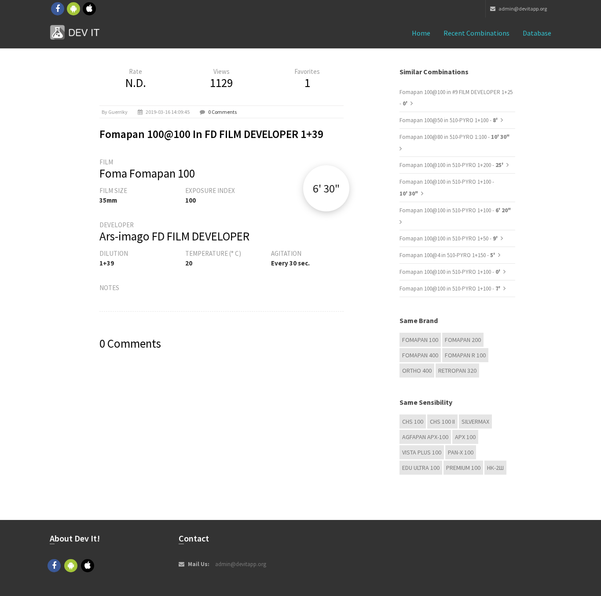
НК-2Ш (495, 468)
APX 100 (465, 437)
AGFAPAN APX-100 (425, 437)
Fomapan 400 (420, 355)
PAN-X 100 (460, 452)
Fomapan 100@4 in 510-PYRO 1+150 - (447, 255)
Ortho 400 (417, 370)
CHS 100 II (442, 421)
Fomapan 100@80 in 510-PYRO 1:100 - (454, 137)
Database (537, 33)
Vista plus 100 (421, 452)
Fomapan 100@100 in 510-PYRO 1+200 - (452, 165)
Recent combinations (476, 33)
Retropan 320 (457, 370)
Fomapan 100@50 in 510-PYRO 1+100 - (449, 120)
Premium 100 (463, 468)
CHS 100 (412, 421)
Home (421, 33)
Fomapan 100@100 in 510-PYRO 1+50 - (449, 238)
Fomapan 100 (420, 340)
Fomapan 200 (463, 340)
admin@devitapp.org (522, 8)
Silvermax (475, 421)
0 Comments (222, 112)
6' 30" (326, 188)
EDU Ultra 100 (421, 468)
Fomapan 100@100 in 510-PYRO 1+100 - (455, 210)
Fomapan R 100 (465, 355)
